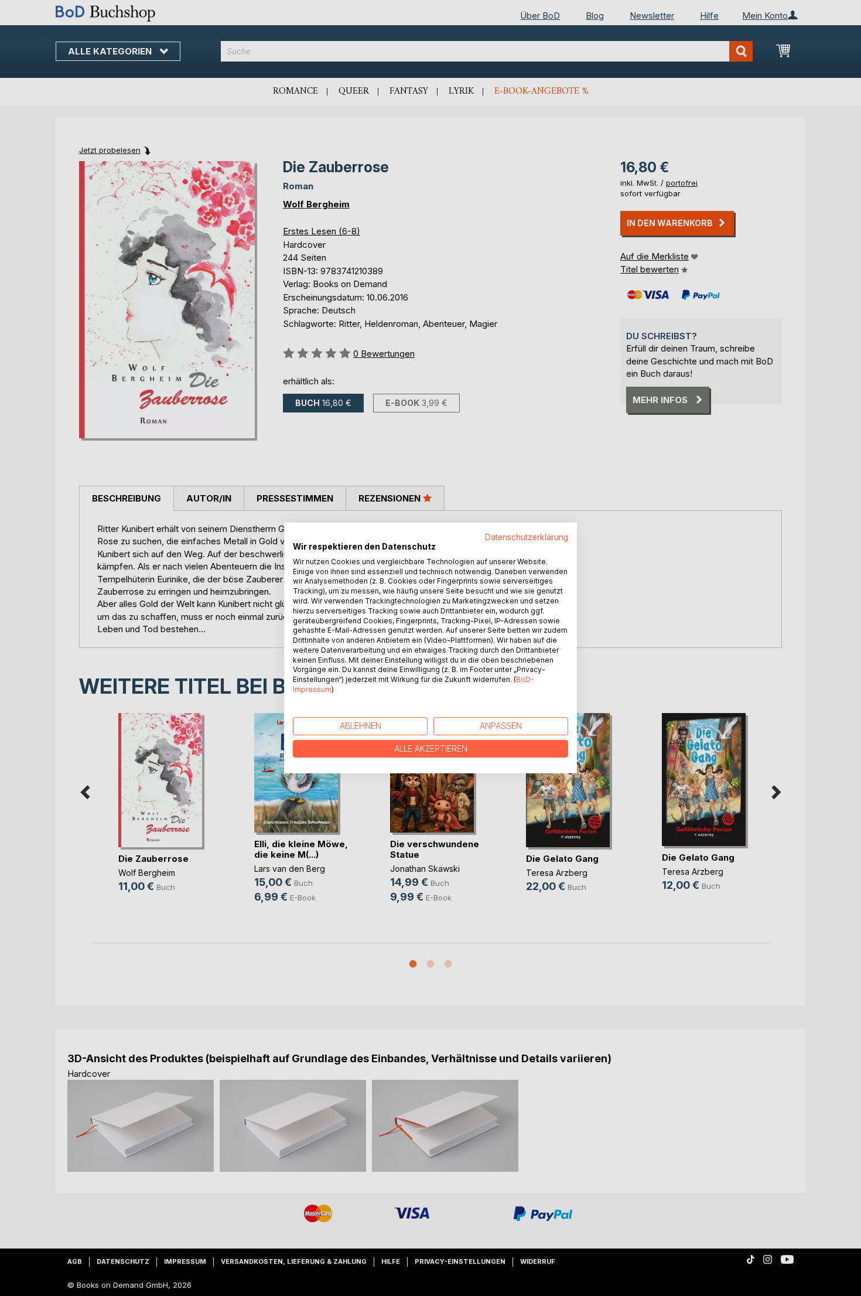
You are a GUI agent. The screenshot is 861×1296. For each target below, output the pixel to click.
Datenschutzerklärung (526, 537)
